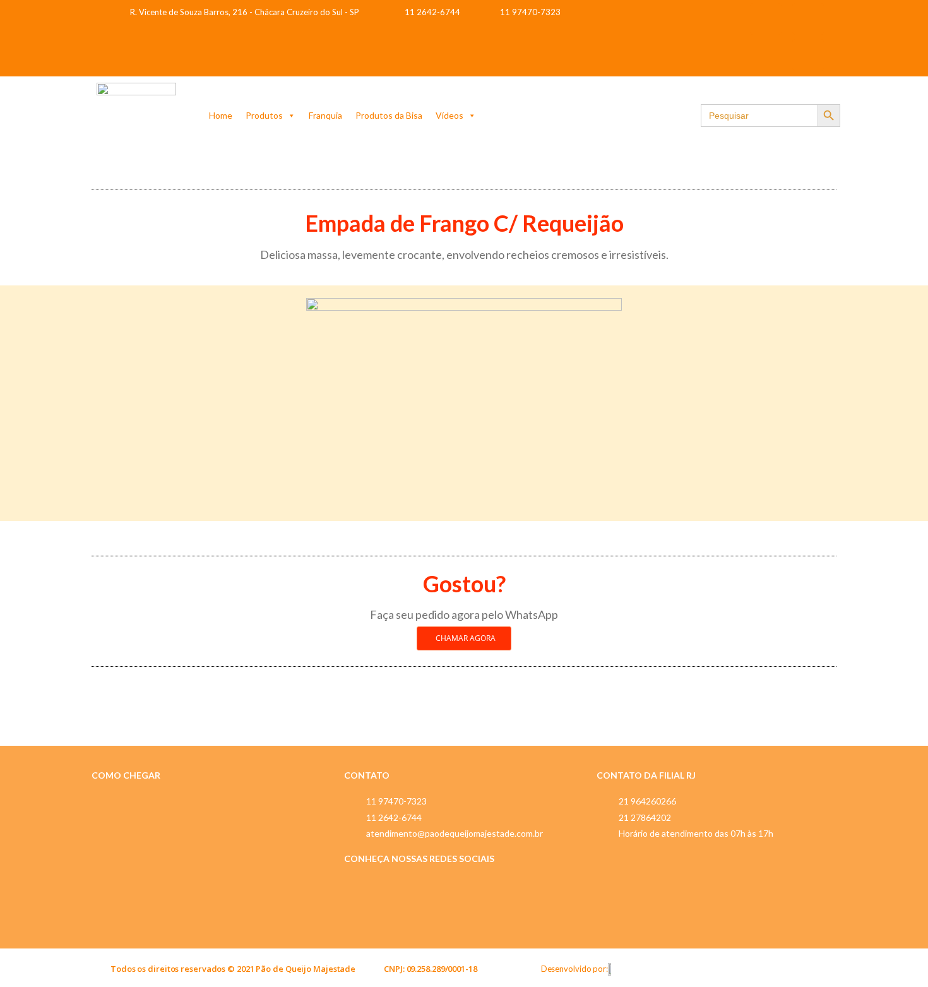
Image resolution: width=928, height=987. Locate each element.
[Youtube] (808, 55)
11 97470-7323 (396, 801)
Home (220, 115)
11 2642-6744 (394, 817)
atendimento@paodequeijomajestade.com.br (454, 833)
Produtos (264, 115)
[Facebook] (766, 19)
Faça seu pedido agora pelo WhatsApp (464, 614)
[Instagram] (808, 19)
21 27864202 (645, 817)
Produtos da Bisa (388, 115)
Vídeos (449, 115)
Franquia (325, 115)
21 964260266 (647, 801)
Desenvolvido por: (574, 969)
